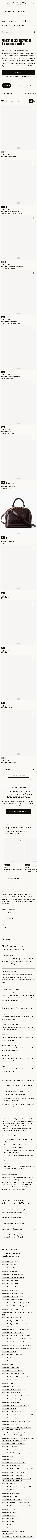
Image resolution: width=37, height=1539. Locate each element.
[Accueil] (2, 12)
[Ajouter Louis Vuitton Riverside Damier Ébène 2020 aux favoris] (33, 163)
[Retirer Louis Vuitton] (14, 93)
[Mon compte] (25, 3)
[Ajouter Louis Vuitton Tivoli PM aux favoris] (33, 1209)
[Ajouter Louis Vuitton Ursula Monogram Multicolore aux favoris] (33, 328)
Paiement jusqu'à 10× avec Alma (13, 25)
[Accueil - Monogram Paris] (18, 3)
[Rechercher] (7, 3)
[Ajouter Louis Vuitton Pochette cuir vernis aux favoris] (33, 108)
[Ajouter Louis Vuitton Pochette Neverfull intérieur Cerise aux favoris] (33, 218)
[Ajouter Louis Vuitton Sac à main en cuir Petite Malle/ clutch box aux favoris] (33, 879)
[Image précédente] (7, 127)
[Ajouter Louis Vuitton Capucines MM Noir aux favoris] (33, 438)
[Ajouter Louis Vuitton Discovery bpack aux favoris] (33, 934)
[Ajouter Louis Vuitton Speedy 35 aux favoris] (33, 989)
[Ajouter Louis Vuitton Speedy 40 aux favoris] (33, 769)
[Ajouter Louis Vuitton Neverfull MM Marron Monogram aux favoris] (33, 1264)
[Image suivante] (30, 127)
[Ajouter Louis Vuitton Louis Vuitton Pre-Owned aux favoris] (33, 273)
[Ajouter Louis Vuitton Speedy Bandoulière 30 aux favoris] (33, 713)
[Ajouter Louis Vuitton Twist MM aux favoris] (33, 383)
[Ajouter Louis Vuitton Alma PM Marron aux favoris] (33, 493)
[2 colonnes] (34, 101)
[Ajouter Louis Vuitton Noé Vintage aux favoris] (33, 824)
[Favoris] (29, 3)
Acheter (8, 11)
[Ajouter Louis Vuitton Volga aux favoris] (33, 548)
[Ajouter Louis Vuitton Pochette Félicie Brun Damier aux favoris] (33, 1319)
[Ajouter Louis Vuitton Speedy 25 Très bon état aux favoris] (33, 1375)
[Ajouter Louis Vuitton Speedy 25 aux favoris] (33, 1154)
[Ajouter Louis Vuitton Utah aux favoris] (33, 603)
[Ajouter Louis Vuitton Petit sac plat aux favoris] (33, 658)
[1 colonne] (31, 101)
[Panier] (33, 3)
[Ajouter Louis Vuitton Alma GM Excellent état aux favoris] (33, 1044)
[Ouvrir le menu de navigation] (3, 3)
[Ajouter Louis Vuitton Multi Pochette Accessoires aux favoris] (33, 1099)
